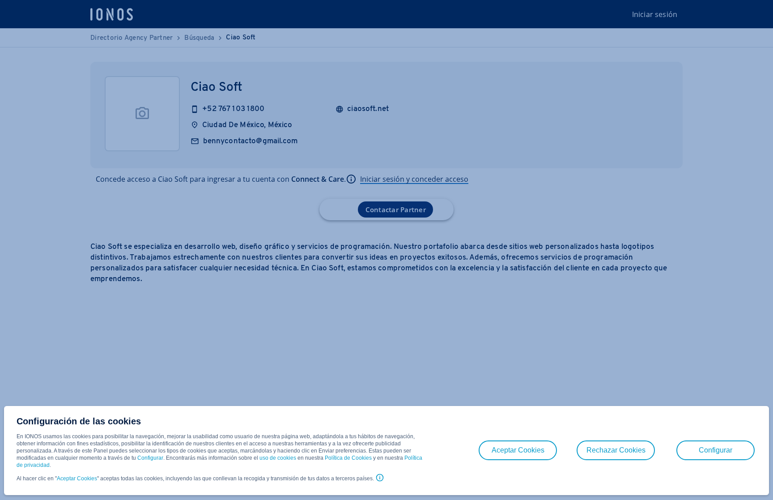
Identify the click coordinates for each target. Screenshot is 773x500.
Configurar (150, 458)
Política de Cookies (348, 458)
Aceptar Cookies (77, 478)
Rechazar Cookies (616, 450)
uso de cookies (277, 458)
